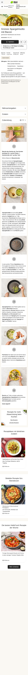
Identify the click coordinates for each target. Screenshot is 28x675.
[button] (14, 114)
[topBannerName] (14, 11)
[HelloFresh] (14, 2)
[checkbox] (1, 37)
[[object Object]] (21, 41)
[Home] (2, 7)
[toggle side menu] (2, 2)
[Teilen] (25, 41)
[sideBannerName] (14, 95)
